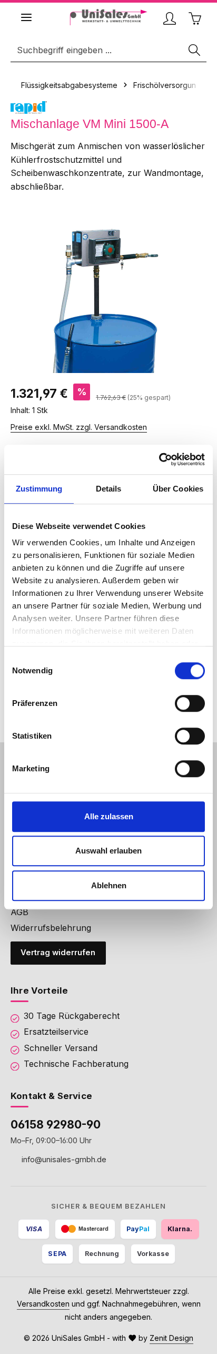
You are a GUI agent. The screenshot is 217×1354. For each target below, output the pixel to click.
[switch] (190, 703)
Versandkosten (43, 1303)
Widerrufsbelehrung (51, 928)
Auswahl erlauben (108, 850)
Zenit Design (171, 1337)
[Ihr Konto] (169, 18)
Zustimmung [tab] (39, 488)
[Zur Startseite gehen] (108, 17)
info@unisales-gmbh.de (62, 1159)
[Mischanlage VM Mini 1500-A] (108, 294)
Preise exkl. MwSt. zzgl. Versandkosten (79, 427)
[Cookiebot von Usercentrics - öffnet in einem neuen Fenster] (159, 459)
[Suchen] (194, 50)
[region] (108, 294)
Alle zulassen (108, 816)
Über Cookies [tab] (178, 488)
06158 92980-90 (56, 1124)
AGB (19, 912)
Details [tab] (109, 488)
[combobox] (97, 50)
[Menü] (26, 17)
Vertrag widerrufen (58, 952)
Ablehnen (108, 885)
